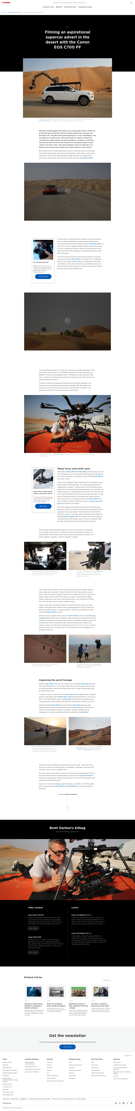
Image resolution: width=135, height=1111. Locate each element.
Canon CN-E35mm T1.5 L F (81, 915)
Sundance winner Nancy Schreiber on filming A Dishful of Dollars (34, 1006)
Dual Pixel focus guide (67, 516)
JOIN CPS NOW (43, 276)
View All (106, 980)
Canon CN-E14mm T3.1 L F (81, 933)
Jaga (67, 809)
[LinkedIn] (123, 1103)
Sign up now (67, 1047)
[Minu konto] (131, 3)
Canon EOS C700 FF (44, 120)
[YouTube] (131, 1103)
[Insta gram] (120, 1103)
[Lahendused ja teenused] (92, 7)
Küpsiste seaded (81, 1099)
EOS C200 (83, 472)
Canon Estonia (6, 1103)
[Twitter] (127, 1103)
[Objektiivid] (62, 7)
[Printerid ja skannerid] (77, 7)
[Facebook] (116, 1103)
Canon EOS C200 (94, 244)
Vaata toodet (33, 928)
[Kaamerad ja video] (54, 7)
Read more (43, 506)
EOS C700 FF (76, 259)
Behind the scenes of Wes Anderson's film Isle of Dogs (78, 1006)
